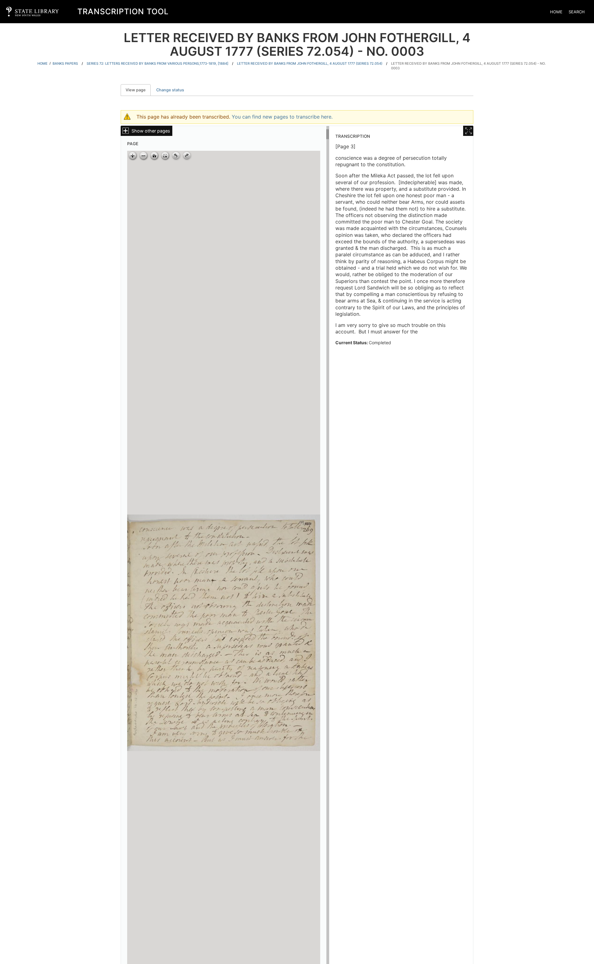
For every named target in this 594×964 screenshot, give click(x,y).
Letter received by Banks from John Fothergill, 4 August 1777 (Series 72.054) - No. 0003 (468, 65)
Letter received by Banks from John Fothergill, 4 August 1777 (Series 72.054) (309, 63)
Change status (170, 90)
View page (138, 90)
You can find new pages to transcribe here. (282, 117)
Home (556, 11)
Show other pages (150, 130)
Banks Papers (65, 63)
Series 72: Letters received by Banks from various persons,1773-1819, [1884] (157, 63)
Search (577, 11)
